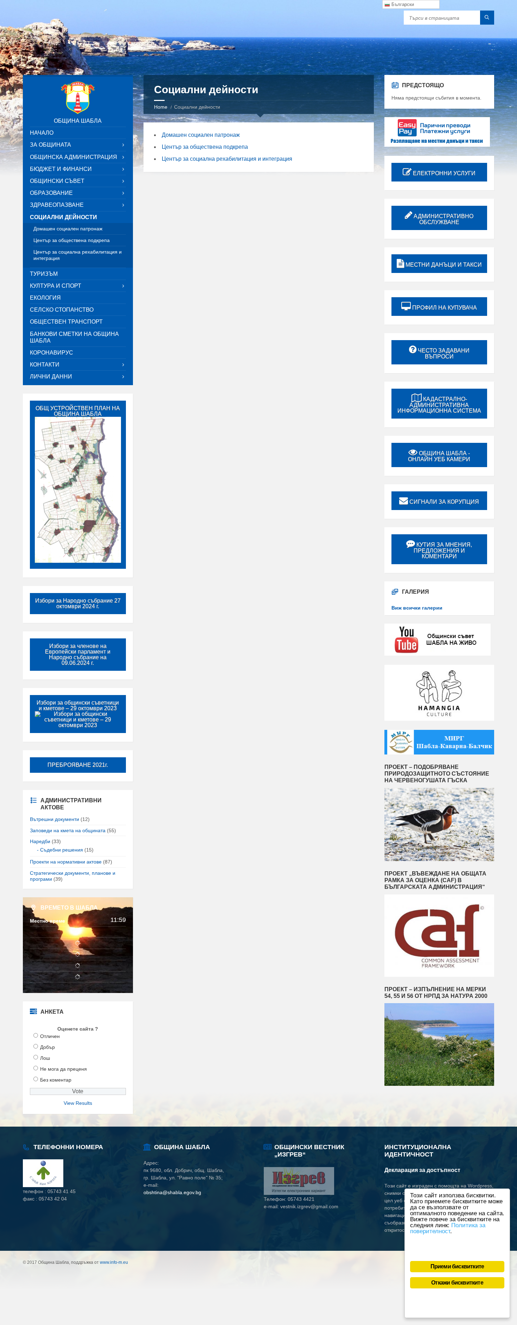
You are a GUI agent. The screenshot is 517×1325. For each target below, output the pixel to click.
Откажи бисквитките (457, 1283)
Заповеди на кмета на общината (68, 830)
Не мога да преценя (63, 1069)
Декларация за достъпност (422, 1170)
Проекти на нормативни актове (66, 862)
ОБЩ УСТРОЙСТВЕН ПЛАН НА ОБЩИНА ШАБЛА (78, 411)
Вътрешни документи (54, 819)
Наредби (40, 841)
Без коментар (55, 1080)
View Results (78, 1103)
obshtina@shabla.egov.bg (172, 1192)
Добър (47, 1047)
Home (160, 107)
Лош (45, 1058)
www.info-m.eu (114, 1262)
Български (402, 4)
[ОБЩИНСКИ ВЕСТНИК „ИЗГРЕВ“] (299, 1193)
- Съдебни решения (60, 850)
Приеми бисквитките (457, 1266)
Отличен (50, 1036)
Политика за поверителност (447, 1228)
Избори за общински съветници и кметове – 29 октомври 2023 (78, 705)
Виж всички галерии (416, 608)
